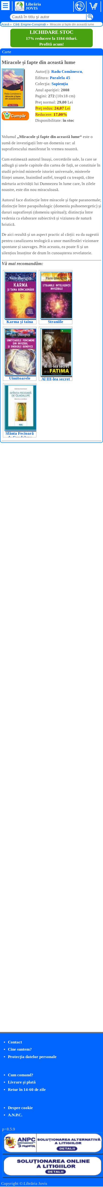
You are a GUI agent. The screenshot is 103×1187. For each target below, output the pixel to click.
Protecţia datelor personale (32, 1056)
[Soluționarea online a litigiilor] (52, 1175)
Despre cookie (20, 1108)
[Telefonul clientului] (80, 6)
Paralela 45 (60, 77)
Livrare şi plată (22, 1082)
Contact (15, 1042)
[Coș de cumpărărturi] (94, 6)
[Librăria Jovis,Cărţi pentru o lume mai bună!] (19, 6)
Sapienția (60, 83)
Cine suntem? (20, 1049)
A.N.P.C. (15, 1115)
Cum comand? (20, 1075)
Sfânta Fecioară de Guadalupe (20, 435)
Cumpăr (18, 116)
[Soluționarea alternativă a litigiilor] (52, 1152)
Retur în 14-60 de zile (27, 1089)
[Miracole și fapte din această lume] (13, 106)
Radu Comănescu (66, 71)
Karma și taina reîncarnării (19, 323)
